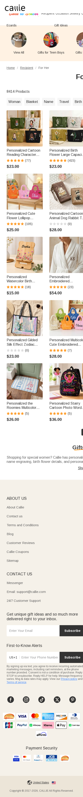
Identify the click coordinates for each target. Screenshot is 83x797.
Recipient (26, 68)
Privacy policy (69, 679)
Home (11, 68)
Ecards (12, 25)
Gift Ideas (61, 25)
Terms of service (16, 682)
